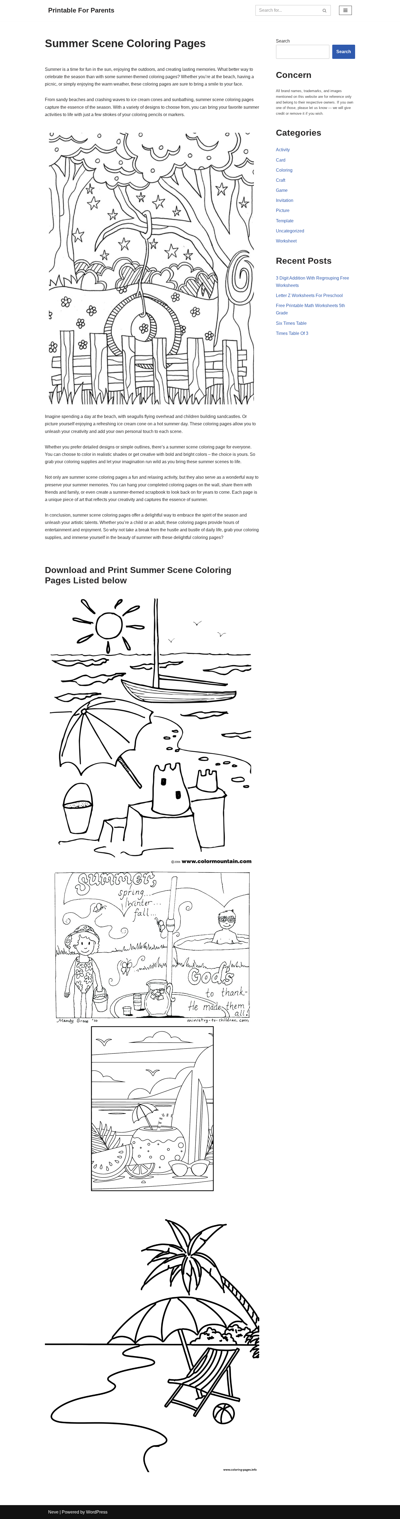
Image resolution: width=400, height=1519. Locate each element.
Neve (53, 1512)
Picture (283, 210)
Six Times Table (291, 323)
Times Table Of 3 (292, 333)
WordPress (96, 1512)
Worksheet (286, 241)
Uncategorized (290, 231)
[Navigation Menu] (345, 10)
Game (282, 190)
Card (280, 160)
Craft (280, 180)
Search (283, 41)
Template (285, 221)
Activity (283, 149)
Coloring (284, 170)
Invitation (284, 200)
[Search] (325, 10)
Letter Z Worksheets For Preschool (309, 295)
